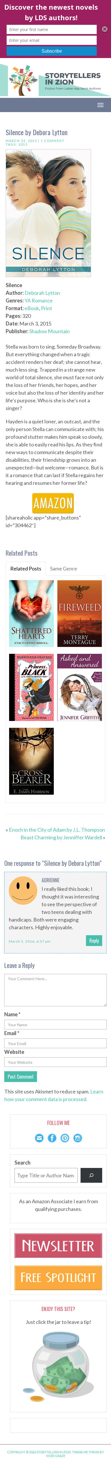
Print (46, 308)
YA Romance (38, 300)
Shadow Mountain (49, 331)
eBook (31, 308)
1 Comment (53, 141)
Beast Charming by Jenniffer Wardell (61, 837)
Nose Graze (55, 1456)
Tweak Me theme (85, 1452)
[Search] (91, 1175)
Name (12, 1014)
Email (11, 1033)
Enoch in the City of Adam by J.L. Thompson (57, 830)
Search (22, 1162)
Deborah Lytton (42, 293)
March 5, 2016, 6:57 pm (30, 941)
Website (14, 1052)
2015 (23, 144)
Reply (94, 940)
